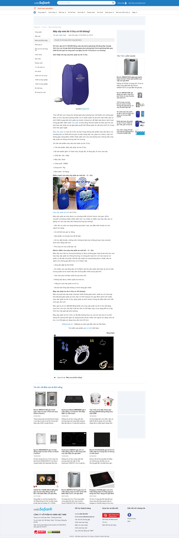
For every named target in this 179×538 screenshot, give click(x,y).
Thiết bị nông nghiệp (41, 84)
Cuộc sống (51, 12)
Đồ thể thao (72, 12)
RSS (129, 521)
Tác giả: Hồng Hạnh (59, 35)
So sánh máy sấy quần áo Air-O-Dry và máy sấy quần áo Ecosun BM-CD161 (125, 114)
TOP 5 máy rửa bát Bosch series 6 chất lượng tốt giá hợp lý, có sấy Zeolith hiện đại (125, 104)
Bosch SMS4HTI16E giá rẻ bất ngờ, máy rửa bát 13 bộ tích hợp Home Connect (46, 411)
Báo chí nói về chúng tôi (41, 49)
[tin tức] (35, 12)
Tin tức (44, 27)
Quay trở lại (69, 377)
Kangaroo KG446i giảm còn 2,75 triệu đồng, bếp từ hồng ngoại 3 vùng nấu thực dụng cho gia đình (102, 491)
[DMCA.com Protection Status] (54, 532)
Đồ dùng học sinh (40, 92)
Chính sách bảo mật (81, 528)
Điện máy (61, 12)
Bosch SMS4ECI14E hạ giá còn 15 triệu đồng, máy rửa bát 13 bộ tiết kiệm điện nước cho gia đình (74, 491)
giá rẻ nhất (88, 328)
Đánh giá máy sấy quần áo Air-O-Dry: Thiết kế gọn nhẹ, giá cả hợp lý (125, 122)
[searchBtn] (113, 3)
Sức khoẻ (100, 12)
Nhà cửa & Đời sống (122, 12)
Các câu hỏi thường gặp (82, 519)
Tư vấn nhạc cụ (40, 67)
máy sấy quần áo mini (61, 212)
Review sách (91, 12)
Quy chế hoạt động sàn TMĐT (84, 530)
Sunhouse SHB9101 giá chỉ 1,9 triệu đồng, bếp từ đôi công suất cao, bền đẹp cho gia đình (74, 451)
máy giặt (75, 123)
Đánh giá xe (108, 12)
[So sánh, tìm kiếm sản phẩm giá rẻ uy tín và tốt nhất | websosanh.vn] (42, 3)
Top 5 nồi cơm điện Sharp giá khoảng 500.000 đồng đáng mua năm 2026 (101, 411)
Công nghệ (41, 12)
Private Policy (132, 518)
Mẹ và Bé (80, 12)
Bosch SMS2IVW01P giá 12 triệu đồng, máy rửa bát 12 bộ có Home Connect (46, 451)
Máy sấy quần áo (59, 132)
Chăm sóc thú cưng (41, 75)
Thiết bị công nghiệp (41, 80)
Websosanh (66, 324)
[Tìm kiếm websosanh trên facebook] (129, 515)
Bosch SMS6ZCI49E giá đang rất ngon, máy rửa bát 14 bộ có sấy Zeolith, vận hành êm (125, 95)
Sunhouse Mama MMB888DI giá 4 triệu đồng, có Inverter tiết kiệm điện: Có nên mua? (74, 411)
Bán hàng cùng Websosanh (137, 3)
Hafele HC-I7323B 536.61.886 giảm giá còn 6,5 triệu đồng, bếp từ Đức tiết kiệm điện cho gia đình (46, 491)
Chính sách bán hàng (81, 522)
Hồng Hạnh (110, 333)
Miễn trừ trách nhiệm (81, 525)
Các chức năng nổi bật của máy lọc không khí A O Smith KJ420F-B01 (125, 131)
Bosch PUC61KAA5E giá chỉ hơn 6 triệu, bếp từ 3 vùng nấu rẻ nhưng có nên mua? (102, 451)
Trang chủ (37, 27)
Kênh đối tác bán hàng (109, 525)
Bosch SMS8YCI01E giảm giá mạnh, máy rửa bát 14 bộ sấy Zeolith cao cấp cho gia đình (129, 78)
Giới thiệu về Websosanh (110, 519)
